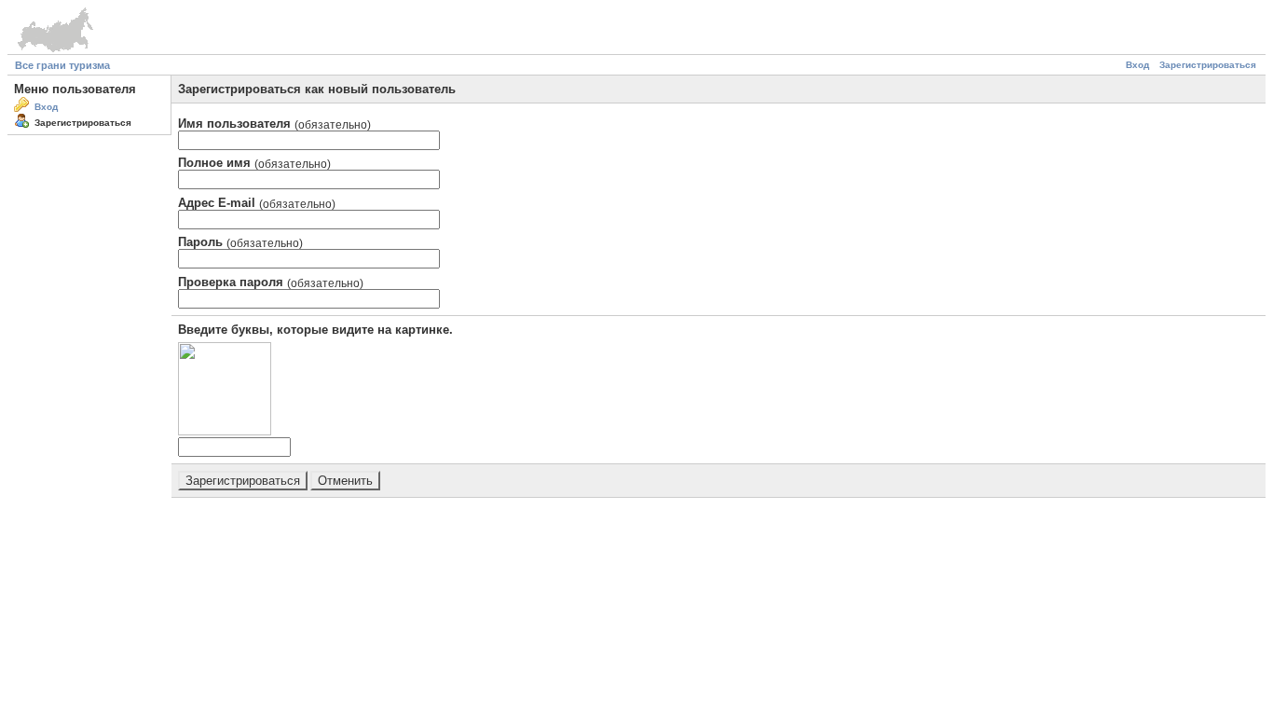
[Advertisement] (636, 543)
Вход (1137, 65)
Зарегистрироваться (1207, 65)
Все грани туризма (62, 65)
